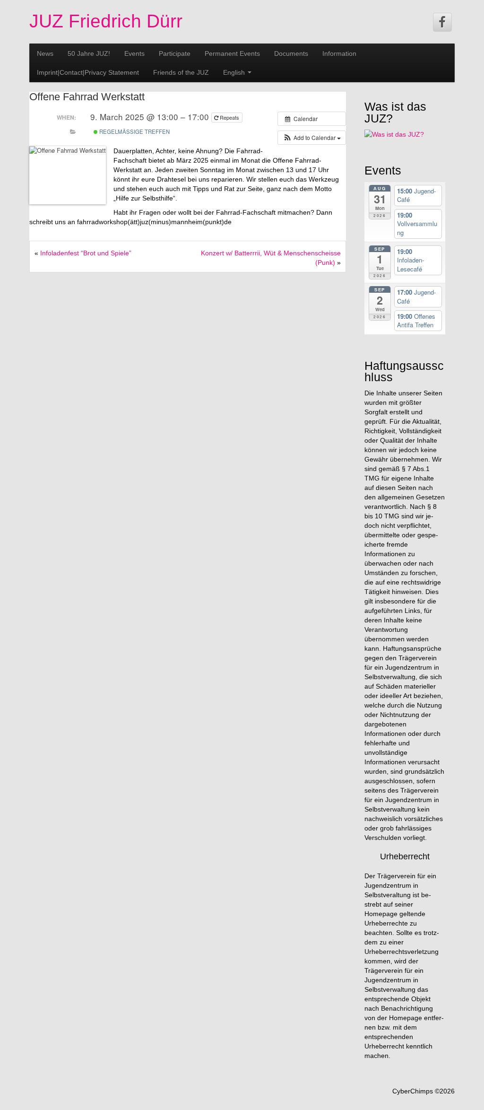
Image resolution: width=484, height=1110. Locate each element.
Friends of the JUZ (181, 72)
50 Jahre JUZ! (89, 53)
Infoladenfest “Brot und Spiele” (85, 253)
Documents (291, 53)
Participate (174, 53)
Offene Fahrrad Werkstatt (87, 97)
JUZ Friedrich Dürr (105, 21)
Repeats (229, 117)
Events (134, 53)
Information (339, 53)
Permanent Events (232, 53)
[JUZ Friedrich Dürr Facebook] (442, 22)
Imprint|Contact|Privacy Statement (88, 72)
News (45, 53)
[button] (312, 137)
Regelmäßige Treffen (134, 131)
